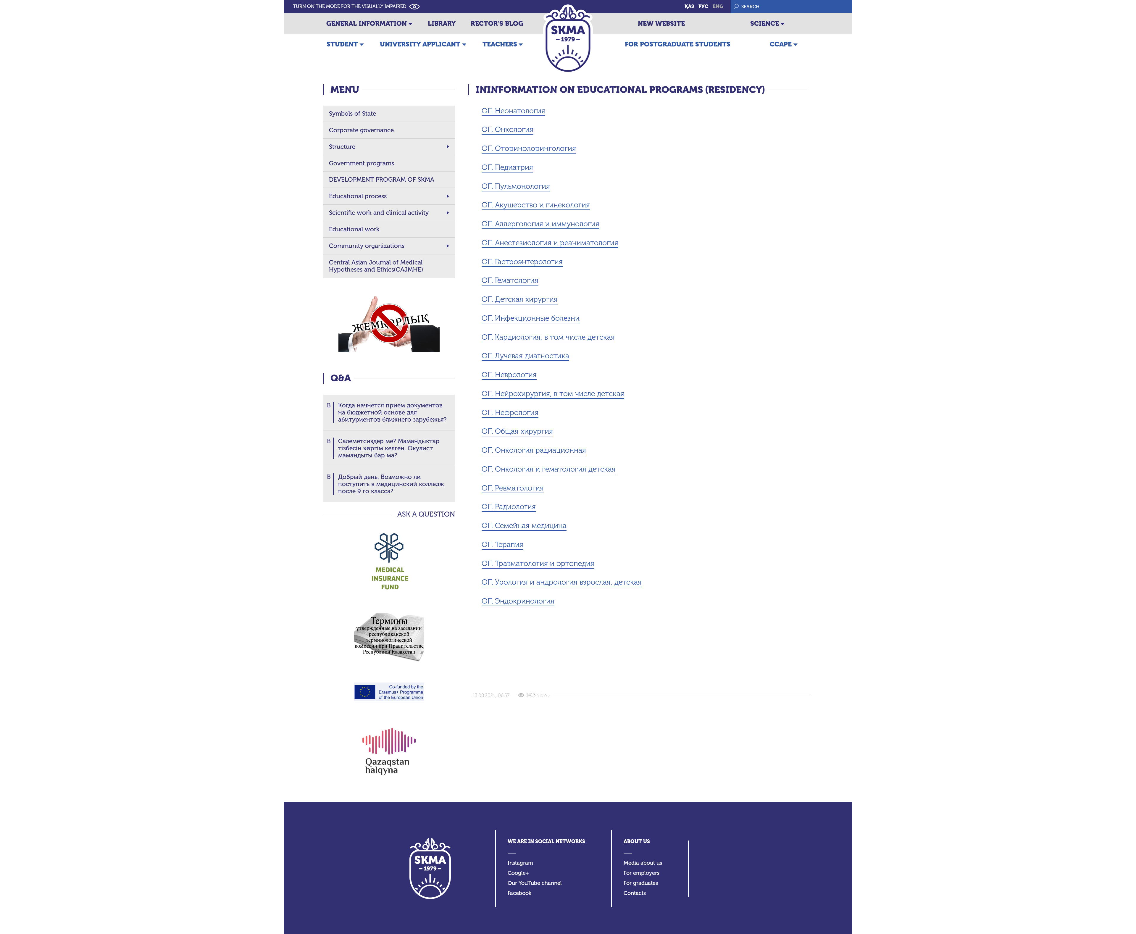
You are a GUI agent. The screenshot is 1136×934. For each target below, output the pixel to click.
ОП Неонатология (513, 110)
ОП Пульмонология (516, 186)
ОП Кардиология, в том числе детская (548, 337)
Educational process (358, 196)
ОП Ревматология (513, 488)
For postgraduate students (677, 44)
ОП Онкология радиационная (534, 450)
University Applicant (420, 44)
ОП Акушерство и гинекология (536, 204)
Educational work (354, 229)
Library (442, 24)
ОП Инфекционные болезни (531, 318)
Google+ (518, 873)
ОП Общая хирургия (517, 431)
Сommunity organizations (366, 245)
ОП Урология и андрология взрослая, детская (562, 582)
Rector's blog (497, 24)
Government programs (361, 163)
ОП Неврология (509, 374)
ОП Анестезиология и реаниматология (550, 242)
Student (342, 44)
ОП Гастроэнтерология (522, 261)
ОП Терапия (502, 544)
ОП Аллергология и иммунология (540, 223)
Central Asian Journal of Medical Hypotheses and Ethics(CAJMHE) (376, 266)
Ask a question (426, 514)
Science (764, 24)
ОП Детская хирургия (520, 299)
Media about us (643, 863)
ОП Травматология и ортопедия (538, 563)
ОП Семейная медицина (524, 525)
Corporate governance (361, 130)
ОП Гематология (510, 280)
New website (661, 24)
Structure (342, 146)
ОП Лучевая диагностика (525, 355)
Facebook (519, 893)
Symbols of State (352, 113)
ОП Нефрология (510, 412)
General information (366, 24)
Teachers (500, 44)
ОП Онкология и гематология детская (549, 469)
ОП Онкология (507, 129)
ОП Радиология (509, 506)
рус (703, 6)
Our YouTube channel (535, 883)
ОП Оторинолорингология (529, 148)
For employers (641, 873)
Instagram (520, 863)
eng (718, 6)
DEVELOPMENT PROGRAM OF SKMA (381, 179)
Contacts (635, 893)
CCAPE (781, 44)
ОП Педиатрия (507, 167)
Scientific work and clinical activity (379, 212)
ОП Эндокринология (518, 601)
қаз (689, 6)
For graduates (641, 883)
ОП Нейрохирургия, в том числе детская (553, 393)
